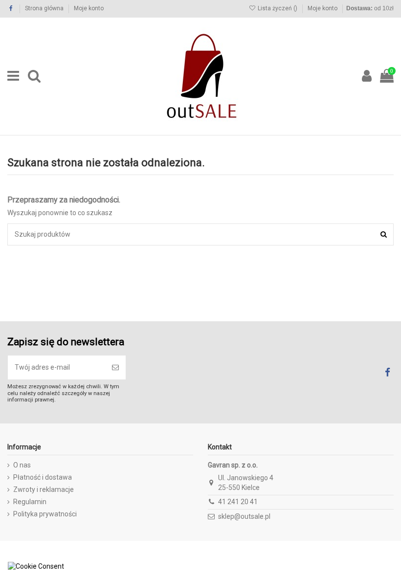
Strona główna (45, 8)
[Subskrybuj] (115, 367)
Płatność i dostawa (42, 477)
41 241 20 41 (238, 502)
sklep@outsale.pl (244, 516)
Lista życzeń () (277, 8)
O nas (22, 465)
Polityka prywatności (45, 514)
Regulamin (29, 502)
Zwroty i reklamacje (43, 489)
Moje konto (89, 8)
